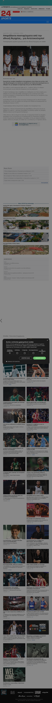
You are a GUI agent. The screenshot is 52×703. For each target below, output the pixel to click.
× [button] (47, 340)
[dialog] (26, 351)
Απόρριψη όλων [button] (26, 358)
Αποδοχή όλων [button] (40, 358)
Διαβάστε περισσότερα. (31, 347)
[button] (13, 361)
